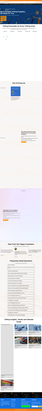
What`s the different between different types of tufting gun (17, 273)
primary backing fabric (17, 252)
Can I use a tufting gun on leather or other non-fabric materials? (18, 307)
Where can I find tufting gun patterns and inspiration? (16, 305)
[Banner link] (6, 35)
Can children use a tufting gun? (13, 312)
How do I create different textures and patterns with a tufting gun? (18, 285)
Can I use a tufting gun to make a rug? (14, 302)
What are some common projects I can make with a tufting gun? (18, 288)
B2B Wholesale (13, 405)
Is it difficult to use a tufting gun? (13, 300)
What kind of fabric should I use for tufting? (15, 283)
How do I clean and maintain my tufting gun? (15, 280)
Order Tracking (13, 406)
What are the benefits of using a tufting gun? (15, 290)
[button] (21, 265)
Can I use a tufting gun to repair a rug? (14, 295)
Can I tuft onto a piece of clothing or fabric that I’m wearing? (17, 310)
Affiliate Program (13, 404)
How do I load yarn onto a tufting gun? (14, 278)
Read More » (2, 377)
